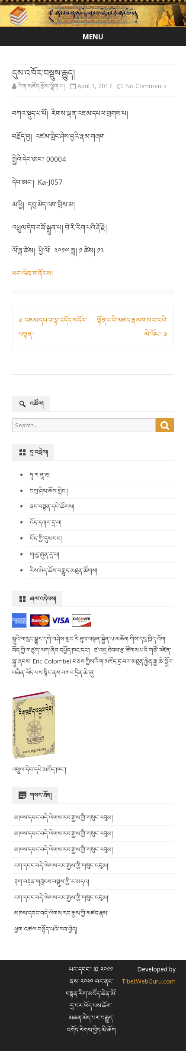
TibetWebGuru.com (149, 981)
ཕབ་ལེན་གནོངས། (32, 273)
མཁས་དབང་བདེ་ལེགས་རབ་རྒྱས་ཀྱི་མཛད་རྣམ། (61, 913)
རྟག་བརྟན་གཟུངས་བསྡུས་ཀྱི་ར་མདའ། (51, 881)
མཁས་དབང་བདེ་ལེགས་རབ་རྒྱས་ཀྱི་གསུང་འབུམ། (63, 817)
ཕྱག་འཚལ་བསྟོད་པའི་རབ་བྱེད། (45, 929)
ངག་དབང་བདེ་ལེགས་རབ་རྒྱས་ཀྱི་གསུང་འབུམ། (61, 865)
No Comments (146, 86)
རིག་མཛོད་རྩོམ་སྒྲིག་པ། (41, 86)
